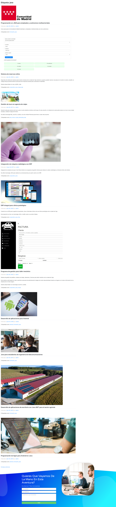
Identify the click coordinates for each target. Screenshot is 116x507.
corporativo (12, 87)
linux (19, 217)
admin (17, 26)
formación (12, 31)
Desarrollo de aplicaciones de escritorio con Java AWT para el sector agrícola (28, 407)
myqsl (19, 87)
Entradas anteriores (5, 467)
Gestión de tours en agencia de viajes (14, 104)
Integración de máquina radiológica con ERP (16, 164)
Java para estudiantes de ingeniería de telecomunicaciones (22, 354)
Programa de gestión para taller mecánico (15, 271)
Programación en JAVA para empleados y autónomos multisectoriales (25, 23)
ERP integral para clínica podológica (13, 205)
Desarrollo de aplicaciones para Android (15, 318)
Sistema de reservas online (10, 74)
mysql (16, 117)
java (16, 31)
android (11, 324)
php (22, 87)
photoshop (21, 117)
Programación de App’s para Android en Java (16, 456)
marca (13, 117)
